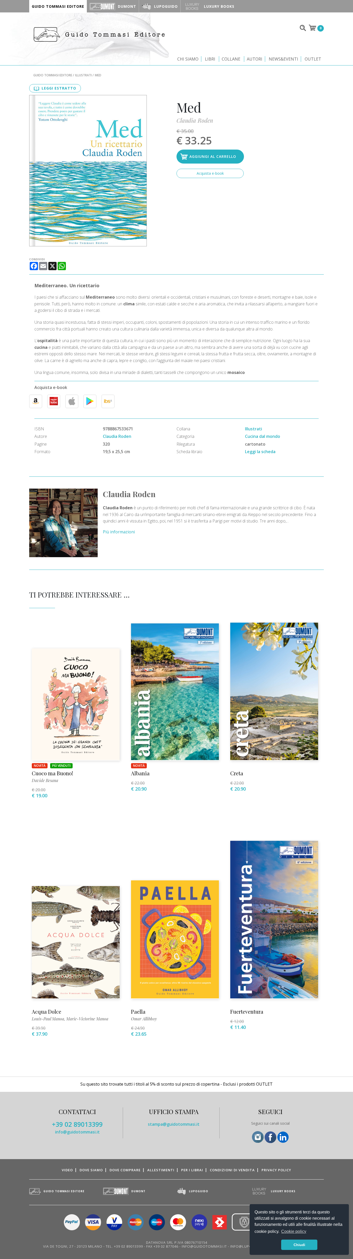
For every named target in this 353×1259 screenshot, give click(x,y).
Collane (231, 59)
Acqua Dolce (46, 1011)
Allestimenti (160, 1170)
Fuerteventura (246, 1011)
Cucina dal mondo (262, 436)
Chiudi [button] (299, 1245)
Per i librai (192, 1170)
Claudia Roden (195, 120)
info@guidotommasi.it (77, 1132)
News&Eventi (283, 59)
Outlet (313, 59)
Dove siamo (91, 1170)
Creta (236, 773)
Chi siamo (187, 59)
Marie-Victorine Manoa (87, 1018)
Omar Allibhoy (144, 1018)
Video (67, 1170)
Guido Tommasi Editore (52, 75)
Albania (140, 773)
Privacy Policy (276, 1170)
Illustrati (83, 75)
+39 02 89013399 (77, 1124)
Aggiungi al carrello (212, 156)
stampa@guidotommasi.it (173, 1124)
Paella (138, 1011)
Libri (210, 59)
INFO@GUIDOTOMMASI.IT (204, 1246)
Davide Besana (45, 780)
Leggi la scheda (260, 451)
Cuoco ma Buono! (52, 773)
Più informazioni (119, 532)
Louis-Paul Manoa (48, 1018)
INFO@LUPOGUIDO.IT (249, 1246)
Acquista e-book (210, 173)
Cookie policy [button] (293, 1231)
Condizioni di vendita (232, 1170)
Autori (254, 59)
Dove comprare (125, 1170)
